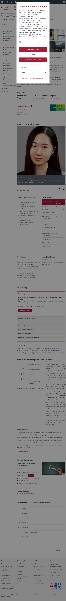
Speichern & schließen (33, 60)
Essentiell (25, 42)
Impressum (25, 79)
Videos (37, 42)
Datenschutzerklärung (37, 79)
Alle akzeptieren (33, 50)
